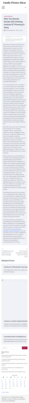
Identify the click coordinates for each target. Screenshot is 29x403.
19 (17, 384)
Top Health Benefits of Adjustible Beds (15, 336)
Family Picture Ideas (14, 2)
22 (2, 386)
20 (21, 384)
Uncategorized (8, 16)
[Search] (25, 7)
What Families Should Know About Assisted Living (13, 371)
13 (20, 381)
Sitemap (4, 399)
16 (6, 384)
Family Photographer (10, 30)
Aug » (7, 392)
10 (10, 381)
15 (2, 384)
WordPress (12, 401)
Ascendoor (22, 399)
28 (24, 386)
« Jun (3, 392)
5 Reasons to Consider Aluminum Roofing (16, 321)
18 (13, 384)
